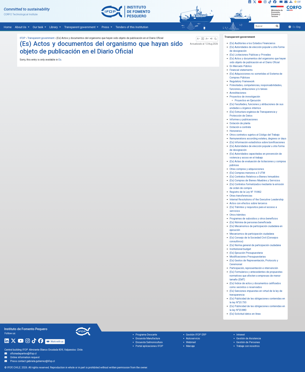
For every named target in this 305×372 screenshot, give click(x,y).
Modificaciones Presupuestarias (248, 256)
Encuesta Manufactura (148, 338)
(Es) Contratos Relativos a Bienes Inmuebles (254, 176)
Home (8, 27)
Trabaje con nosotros (248, 346)
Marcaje (190, 346)
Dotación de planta (240, 123)
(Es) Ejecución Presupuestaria (246, 252)
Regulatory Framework (242, 81)
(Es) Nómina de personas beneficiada (250, 222)
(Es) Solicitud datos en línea (245, 313)
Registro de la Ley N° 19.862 (245, 191)
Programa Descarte (146, 334)
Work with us (57, 341)
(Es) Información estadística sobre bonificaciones (257, 142)
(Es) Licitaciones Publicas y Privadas (250, 54)
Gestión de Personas (248, 342)
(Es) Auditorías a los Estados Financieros (252, 43)
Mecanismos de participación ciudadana (252, 233)
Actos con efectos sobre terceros (248, 203)
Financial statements (241, 69)
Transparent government (80, 27)
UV (299, 1)
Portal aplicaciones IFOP (149, 346)
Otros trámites (238, 214)
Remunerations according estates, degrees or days (258, 138)
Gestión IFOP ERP (196, 334)
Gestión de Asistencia (248, 338)
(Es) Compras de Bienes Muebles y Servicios (255, 180)
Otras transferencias (241, 195)
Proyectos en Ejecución (248, 100)
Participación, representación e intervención (254, 268)
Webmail (191, 342)
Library (53, 27)
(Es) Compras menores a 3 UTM (247, 172)
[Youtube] (260, 2)
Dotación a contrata (240, 127)
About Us (21, 27)
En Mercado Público (241, 66)
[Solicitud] (286, 2)
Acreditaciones (238, 92)
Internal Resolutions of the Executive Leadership (257, 199)
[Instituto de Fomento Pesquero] (125, 11)
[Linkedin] (249, 2)
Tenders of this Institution (131, 27)
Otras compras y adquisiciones (247, 169)
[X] (255, 2)
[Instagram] (266, 2)
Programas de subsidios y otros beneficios (254, 218)
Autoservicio (193, 338)
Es (59, 59)
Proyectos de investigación (245, 96)
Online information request (25, 357)
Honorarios (236, 130)
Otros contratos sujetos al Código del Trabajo (255, 134)
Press (106, 27)
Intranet (240, 334)
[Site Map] (291, 2)
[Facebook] (276, 2)
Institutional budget (240, 249)
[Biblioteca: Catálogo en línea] (282, 2)
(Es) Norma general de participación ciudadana (255, 245)
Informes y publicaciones (244, 119)
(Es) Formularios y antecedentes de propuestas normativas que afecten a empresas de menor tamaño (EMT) (256, 275)
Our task (38, 27)
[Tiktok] (270, 2)
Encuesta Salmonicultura (149, 342)
